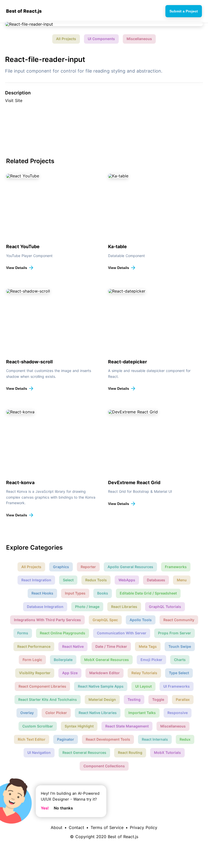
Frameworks (176, 567)
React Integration (36, 580)
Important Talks (142, 712)
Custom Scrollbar (37, 726)
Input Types (75, 593)
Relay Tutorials (144, 673)
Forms (22, 633)
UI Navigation (39, 752)
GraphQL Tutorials (165, 606)
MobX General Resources (106, 659)
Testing (134, 699)
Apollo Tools (141, 620)
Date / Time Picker (111, 646)
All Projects (66, 39)
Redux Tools (96, 580)
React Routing (130, 752)
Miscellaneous (139, 39)
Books (102, 593)
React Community (178, 620)
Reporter (88, 567)
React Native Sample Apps (101, 686)
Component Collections (104, 766)
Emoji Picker (151, 659)
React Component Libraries (42, 686)
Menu (182, 580)
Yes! (45, 808)
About (56, 827)
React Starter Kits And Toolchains (47, 699)
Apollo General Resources (130, 567)
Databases (156, 580)
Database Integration (45, 606)
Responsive (177, 712)
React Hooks (42, 593)
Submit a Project (183, 11)
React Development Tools (108, 739)
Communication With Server (121, 633)
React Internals (155, 739)
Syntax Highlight (79, 726)
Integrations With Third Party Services (47, 620)
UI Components (101, 39)
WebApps (126, 580)
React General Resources (84, 752)
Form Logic (32, 659)
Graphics (61, 567)
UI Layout (143, 686)
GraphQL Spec (105, 620)
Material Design (102, 699)
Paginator (65, 739)
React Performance (33, 646)
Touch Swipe (179, 646)
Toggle (158, 699)
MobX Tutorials (167, 752)
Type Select (179, 673)
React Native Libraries (98, 712)
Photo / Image (87, 606)
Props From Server (174, 633)
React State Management (127, 726)
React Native (73, 646)
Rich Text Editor (31, 739)
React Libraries (124, 606)
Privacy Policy (143, 827)
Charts (180, 659)
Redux (185, 739)
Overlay (27, 712)
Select (68, 580)
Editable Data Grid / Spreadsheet (148, 593)
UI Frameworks (176, 686)
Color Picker (56, 712)
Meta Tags (148, 646)
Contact (76, 827)
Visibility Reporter (34, 673)
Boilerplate (63, 659)
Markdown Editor (104, 673)
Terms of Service (107, 827)
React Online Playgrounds (62, 633)
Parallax (183, 699)
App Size (70, 673)
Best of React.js (24, 11)
